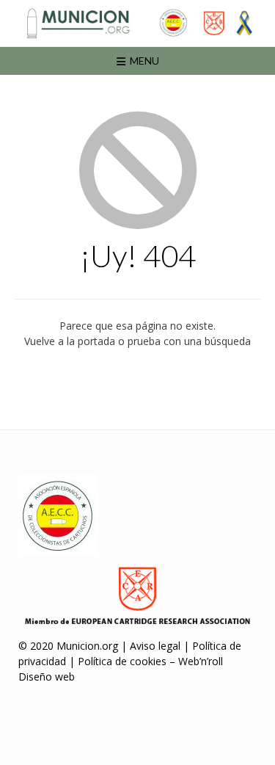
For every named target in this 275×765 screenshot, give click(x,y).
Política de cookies (122, 661)
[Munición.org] (137, 23)
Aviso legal (155, 646)
